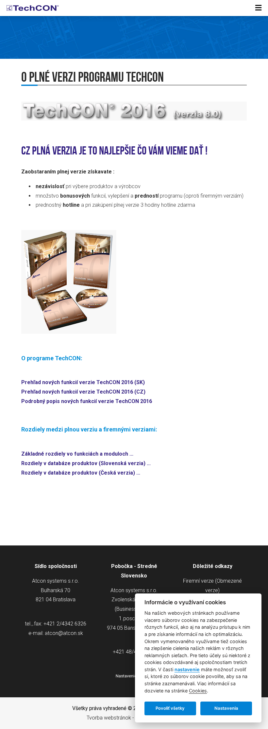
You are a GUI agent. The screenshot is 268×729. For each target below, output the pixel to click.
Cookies (198, 690)
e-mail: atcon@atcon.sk (55, 633)
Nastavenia (226, 708)
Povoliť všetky (170, 708)
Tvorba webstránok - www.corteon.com (132, 718)
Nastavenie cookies (134, 675)
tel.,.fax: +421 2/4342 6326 (55, 624)
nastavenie (187, 669)
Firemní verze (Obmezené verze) (212, 585)
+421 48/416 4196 (134, 652)
